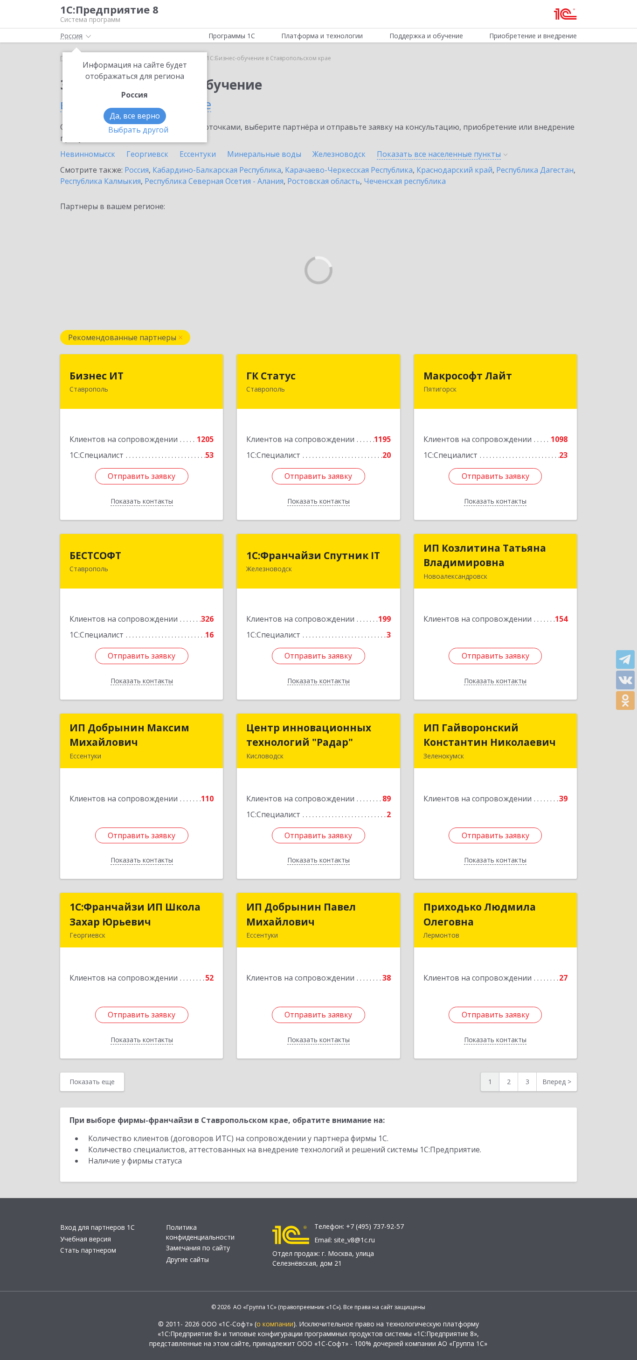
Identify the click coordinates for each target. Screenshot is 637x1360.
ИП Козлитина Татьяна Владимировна (484, 555)
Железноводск (339, 154)
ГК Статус (271, 375)
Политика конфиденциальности (200, 1232)
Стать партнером (88, 1250)
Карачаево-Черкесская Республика (349, 170)
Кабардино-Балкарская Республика (216, 170)
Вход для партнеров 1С (97, 1227)
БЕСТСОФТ (95, 555)
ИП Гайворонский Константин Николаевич (489, 735)
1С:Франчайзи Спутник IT (313, 555)
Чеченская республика (405, 181)
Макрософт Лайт (467, 375)
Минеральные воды (264, 154)
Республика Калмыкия (100, 181)
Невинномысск (87, 154)
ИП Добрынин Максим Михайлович (129, 735)
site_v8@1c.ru (354, 1239)
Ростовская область (323, 181)
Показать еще (92, 1081)
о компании (274, 1323)
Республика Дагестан (535, 170)
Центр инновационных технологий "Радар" (308, 735)
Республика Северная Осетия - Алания (214, 181)
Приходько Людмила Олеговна (479, 914)
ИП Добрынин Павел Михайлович (301, 914)
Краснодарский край (454, 170)
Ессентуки (198, 154)
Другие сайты (187, 1259)
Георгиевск (147, 154)
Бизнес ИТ (96, 375)
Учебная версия (85, 1238)
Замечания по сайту (198, 1247)
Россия (137, 170)
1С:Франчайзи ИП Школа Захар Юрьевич (135, 914)
